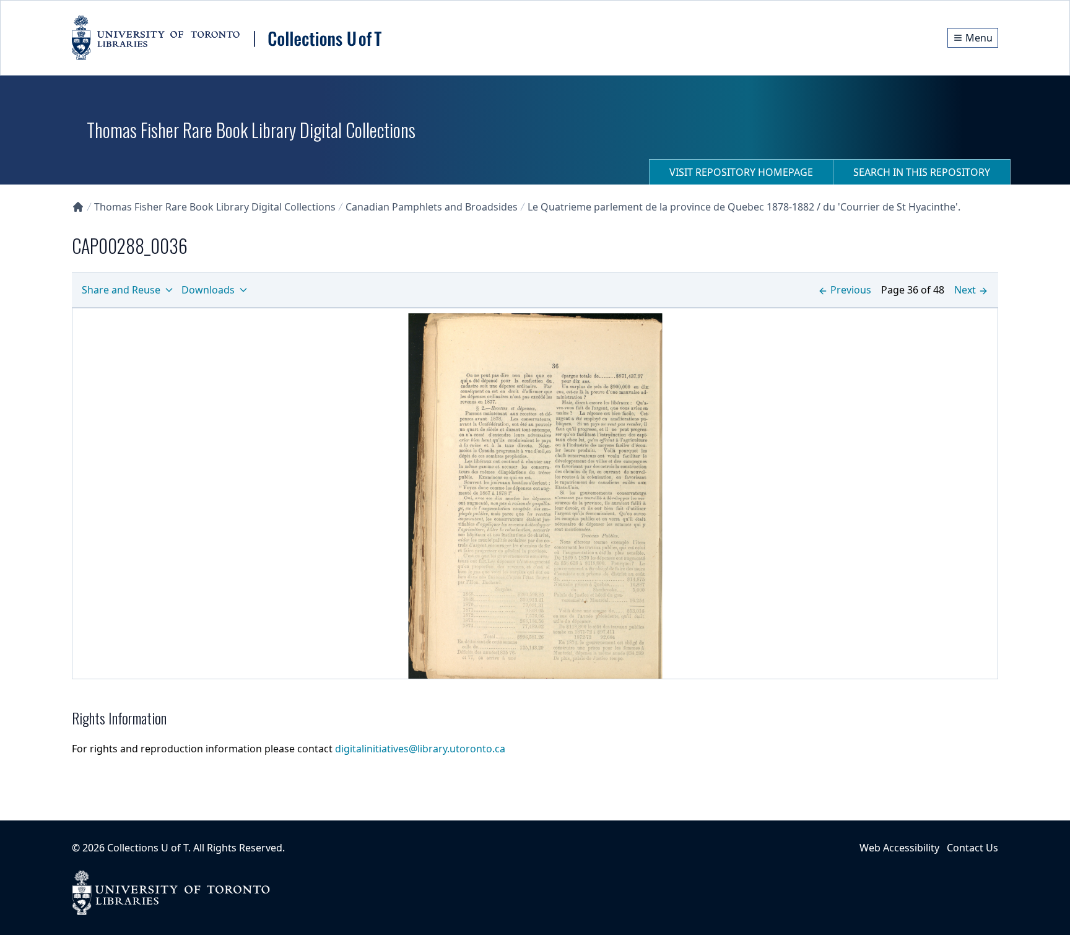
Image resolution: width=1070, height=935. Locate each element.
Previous (850, 290)
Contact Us (972, 848)
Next (965, 290)
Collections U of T (147, 848)
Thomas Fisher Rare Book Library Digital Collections (215, 207)
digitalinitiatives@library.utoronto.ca (420, 748)
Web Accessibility (899, 848)
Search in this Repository (921, 172)
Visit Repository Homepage (741, 172)
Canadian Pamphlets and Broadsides (432, 207)
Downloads (208, 290)
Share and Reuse (121, 290)
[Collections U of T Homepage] (78, 207)
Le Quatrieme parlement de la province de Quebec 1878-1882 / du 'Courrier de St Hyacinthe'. (744, 207)
